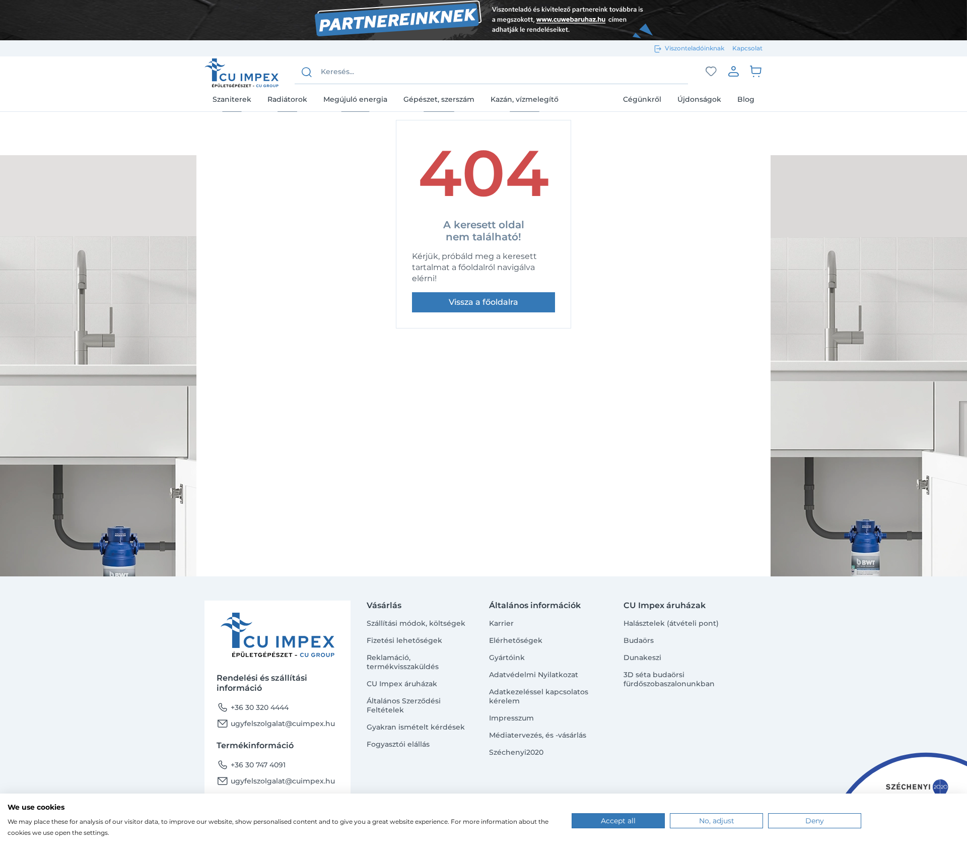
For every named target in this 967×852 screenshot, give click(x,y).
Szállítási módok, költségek (416, 623)
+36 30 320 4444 (253, 707)
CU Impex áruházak (402, 683)
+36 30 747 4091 (251, 765)
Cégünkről (642, 99)
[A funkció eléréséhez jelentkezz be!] (711, 71)
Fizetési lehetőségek (404, 640)
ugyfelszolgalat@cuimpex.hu (276, 723)
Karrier (501, 623)
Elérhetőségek (515, 640)
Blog (745, 99)
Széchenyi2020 (516, 752)
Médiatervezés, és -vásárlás (537, 735)
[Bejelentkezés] (733, 71)
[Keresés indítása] (307, 72)
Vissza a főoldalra (483, 302)
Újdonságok (699, 99)
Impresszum (511, 718)
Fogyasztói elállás (398, 744)
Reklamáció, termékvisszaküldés (403, 662)
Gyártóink (507, 657)
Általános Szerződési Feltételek (404, 705)
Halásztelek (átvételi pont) (671, 623)
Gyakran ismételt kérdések (416, 727)
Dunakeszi (642, 657)
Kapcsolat (747, 48)
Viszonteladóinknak (694, 48)
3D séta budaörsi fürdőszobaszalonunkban (669, 679)
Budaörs (639, 640)
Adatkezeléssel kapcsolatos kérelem (538, 696)
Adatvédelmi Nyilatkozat (533, 674)
